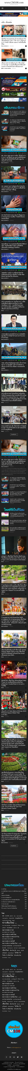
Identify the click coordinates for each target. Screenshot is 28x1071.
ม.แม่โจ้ (19, 943)
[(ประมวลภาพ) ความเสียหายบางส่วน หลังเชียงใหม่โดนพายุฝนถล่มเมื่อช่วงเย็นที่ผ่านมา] (5, 529)
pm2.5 (11, 916)
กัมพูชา (13, 920)
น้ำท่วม (19, 925)
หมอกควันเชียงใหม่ (21, 947)
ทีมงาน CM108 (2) (4, 626)
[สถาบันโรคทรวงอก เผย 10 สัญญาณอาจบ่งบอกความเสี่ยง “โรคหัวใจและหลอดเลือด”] (5, 128)
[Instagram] (10, 1057)
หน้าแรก (3, 20)
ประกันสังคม (9, 927)
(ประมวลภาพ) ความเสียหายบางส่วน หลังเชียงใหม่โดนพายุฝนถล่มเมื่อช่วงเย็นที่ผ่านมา (18, 529)
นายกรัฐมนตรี (14, 925)
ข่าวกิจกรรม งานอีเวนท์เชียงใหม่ (19, 1063)
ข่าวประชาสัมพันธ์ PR (20, 1066)
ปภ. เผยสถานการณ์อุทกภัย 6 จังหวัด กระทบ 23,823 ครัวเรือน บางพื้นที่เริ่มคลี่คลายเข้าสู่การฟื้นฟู (18, 121)
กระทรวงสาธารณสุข (6, 920)
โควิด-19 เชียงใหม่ (7, 955)
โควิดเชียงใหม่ (17, 955)
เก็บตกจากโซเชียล (16, 1065)
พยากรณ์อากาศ (7, 930)
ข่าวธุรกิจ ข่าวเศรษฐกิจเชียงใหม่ (9, 1066)
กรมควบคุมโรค (5, 918)
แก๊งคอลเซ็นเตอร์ (11, 952)
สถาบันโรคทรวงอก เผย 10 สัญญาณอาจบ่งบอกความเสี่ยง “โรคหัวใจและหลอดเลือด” (18, 128)
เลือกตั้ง (22, 950)
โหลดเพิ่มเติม (13, 434)
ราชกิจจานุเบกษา (10, 947)
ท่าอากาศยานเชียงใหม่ (6, 925)
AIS (3, 916)
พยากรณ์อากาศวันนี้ (8, 941)
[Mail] (14, 1057)
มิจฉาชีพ (4, 948)
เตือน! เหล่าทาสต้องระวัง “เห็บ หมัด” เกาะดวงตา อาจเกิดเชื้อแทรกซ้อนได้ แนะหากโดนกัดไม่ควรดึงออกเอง (13, 64)
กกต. (15, 916)
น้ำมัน (23, 925)
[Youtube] (21, 1057)
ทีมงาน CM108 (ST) (5, 46)
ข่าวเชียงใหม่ (8, 922)
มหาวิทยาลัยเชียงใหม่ (7, 945)
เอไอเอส (4, 953)
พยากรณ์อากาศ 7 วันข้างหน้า (8, 932)
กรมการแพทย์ (19, 915)
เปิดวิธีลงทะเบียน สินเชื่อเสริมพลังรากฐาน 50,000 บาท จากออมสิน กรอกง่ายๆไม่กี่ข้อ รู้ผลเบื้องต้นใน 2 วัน (18, 515)
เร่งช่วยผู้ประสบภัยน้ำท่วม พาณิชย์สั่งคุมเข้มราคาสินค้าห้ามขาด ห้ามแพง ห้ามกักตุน (13, 335)
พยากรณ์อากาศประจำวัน (10, 936)
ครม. (16, 923)
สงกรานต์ (15, 948)
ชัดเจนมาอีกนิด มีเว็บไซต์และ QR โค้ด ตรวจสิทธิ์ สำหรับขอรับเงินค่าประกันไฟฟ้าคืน (18, 522)
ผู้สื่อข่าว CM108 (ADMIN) (6, 68)
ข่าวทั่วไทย (9, 1065)
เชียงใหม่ (5, 950)
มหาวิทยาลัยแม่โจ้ (17, 945)
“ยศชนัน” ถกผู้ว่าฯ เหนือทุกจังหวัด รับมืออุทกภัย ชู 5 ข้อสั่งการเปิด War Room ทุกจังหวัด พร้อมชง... (12, 274)
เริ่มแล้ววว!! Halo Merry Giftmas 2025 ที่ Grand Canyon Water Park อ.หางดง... (13, 712)
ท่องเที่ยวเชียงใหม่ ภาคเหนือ (7, 1063)
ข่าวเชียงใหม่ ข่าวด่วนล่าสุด (9, 1062)
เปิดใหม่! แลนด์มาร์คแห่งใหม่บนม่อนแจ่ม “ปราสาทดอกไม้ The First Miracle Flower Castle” (13, 806)
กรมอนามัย (11, 918)
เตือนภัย (18, 950)
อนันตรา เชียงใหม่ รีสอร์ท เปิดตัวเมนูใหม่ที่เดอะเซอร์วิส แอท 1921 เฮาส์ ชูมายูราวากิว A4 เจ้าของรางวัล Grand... (13, 558)
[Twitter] (17, 1057)
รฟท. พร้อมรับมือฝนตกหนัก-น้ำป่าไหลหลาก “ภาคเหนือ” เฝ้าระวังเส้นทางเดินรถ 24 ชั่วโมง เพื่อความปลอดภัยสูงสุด (13, 365)
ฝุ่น (18, 927)
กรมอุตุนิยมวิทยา (19, 918)
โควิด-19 (18, 952)
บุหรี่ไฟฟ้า (4, 927)
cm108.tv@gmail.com (16, 1047)
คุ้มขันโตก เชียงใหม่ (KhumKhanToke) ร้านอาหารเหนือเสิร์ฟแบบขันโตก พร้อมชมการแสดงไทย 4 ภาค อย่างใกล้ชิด (13, 683)
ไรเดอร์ (9, 957)
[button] (2, 8)
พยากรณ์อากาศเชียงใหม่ (9, 943)
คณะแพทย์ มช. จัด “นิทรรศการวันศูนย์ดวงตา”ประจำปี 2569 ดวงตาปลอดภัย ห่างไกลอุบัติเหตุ (13, 427)
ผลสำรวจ (15, 927)
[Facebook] (6, 1057)
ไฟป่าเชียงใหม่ (4, 957)
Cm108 (7, 916)
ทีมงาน (2, 310)
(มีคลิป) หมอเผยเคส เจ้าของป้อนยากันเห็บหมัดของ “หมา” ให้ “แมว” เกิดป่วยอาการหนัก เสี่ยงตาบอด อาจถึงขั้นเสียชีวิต (13, 41)
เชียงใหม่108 (13, 950)
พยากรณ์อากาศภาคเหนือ (7, 938)
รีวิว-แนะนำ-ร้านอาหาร (19, 1062)
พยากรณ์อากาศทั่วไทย (9, 934)
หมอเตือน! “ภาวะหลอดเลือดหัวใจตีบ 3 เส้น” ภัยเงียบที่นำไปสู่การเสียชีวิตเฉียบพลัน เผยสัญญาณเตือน (13, 245)
